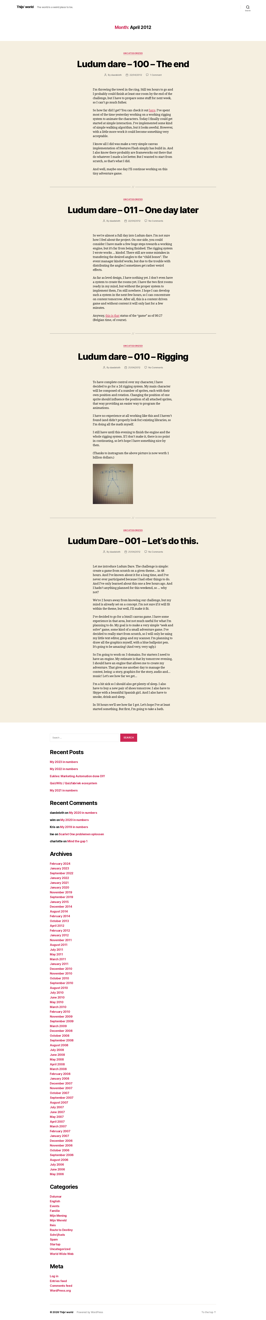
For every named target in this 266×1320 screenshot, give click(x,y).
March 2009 (58, 1026)
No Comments (156, 220)
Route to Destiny (61, 1230)
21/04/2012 (134, 367)
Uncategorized (133, 53)
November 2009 (61, 1016)
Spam (54, 1239)
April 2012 (57, 925)
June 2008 (57, 1054)
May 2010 (56, 1002)
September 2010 (61, 983)
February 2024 (60, 863)
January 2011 (59, 964)
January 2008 (59, 1078)
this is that (112, 316)
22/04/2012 (136, 75)
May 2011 (56, 954)
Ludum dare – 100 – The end (133, 64)
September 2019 (61, 897)
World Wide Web (62, 1254)
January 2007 (59, 1136)
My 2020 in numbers (83, 812)
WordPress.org (60, 1290)
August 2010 (59, 988)
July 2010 (57, 992)
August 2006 (59, 1160)
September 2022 (61, 873)
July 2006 (57, 1164)
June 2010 (57, 997)
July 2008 (57, 1050)
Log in (54, 1276)
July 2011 (56, 949)
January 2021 (59, 883)
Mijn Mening (58, 1215)
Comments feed (61, 1285)
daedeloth (116, 75)
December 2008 (61, 1031)
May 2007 (57, 1117)
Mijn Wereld (58, 1220)
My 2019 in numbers (74, 827)
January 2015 (59, 902)
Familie (55, 1211)
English (55, 1201)
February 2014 (60, 916)
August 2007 (59, 1102)
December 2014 (61, 906)
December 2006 (61, 1140)
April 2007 (57, 1121)
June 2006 (57, 1169)
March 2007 (58, 1126)
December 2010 (61, 969)
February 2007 (60, 1131)
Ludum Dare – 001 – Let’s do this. (133, 540)
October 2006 (59, 1150)
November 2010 (61, 973)
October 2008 (59, 1035)
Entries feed (58, 1281)
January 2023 (59, 868)
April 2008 (57, 1064)
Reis (53, 1225)
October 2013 (59, 921)
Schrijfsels (57, 1235)
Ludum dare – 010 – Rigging (133, 356)
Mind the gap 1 (77, 841)
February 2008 (60, 1074)
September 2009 (62, 1021)
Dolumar (56, 1196)
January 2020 (59, 887)
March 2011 (58, 959)
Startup (55, 1244)
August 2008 (59, 1045)
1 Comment (156, 75)
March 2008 (58, 1069)
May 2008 (57, 1059)
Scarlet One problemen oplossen (81, 834)
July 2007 (57, 1107)
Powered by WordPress (90, 1312)
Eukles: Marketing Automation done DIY (77, 776)
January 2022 (59, 878)
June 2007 (57, 1112)
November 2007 (61, 1088)
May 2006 (57, 1174)
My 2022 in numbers (64, 769)
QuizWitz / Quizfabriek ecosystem (73, 783)
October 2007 (59, 1093)
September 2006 (62, 1155)
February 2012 (60, 930)
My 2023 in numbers (64, 762)
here (152, 110)
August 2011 (58, 945)
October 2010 (59, 978)
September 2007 (61, 1097)
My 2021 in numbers (64, 790)
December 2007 (61, 1083)
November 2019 (61, 892)
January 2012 (59, 935)
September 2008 (62, 1040)
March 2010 (58, 1007)
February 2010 (60, 1011)
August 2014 (59, 911)
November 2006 (61, 1145)
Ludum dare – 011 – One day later (133, 210)
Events (54, 1206)
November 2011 (61, 940)
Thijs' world (25, 7)
